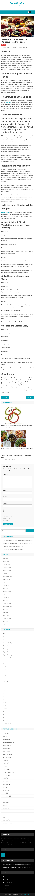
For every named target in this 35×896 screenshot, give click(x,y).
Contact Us (6, 885)
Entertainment (7, 657)
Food (3, 44)
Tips (4, 714)
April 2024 (5, 558)
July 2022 (5, 594)
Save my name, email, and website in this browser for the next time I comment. (8, 516)
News (4, 694)
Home (4, 888)
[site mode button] (29, 12)
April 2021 (5, 612)
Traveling (5, 720)
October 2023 (6, 573)
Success (5, 708)
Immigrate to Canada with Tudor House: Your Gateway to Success (6, 397)
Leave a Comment (23, 47)
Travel (4, 717)
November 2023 (7, 570)
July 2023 (5, 582)
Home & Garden (7, 672)
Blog (4, 637)
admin (14, 47)
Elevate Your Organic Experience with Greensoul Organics (16, 425)
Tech (4, 711)
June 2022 (6, 597)
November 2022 (7, 591)
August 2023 (6, 579)
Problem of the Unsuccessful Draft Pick (13, 546)
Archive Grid (6, 879)
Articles (5, 634)
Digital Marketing (7, 654)
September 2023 (7, 576)
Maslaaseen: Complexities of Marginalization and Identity (17, 543)
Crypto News (6, 652)
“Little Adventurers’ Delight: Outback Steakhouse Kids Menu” (17, 448)
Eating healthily (5, 212)
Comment (6, 474)
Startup (5, 702)
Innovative (5, 684)
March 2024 (6, 561)
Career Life (6, 646)
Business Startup (7, 642)
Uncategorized (7, 723)
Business (5, 640)
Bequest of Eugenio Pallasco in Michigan (13, 549)
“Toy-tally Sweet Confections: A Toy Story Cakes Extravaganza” (30, 397)
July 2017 (5, 624)
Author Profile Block (8, 882)
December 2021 (7, 603)
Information (6, 681)
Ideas (4, 679)
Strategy (5, 705)
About (4, 876)
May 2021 (5, 609)
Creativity (5, 649)
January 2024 (6, 564)
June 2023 (6, 585)
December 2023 (7, 567)
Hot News (5, 675)
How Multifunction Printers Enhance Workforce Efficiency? (18, 540)
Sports (5, 699)
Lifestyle (5, 690)
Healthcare (6, 669)
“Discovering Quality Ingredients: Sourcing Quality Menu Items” (16, 456)
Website (5, 503)
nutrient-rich (8, 102)
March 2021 (6, 615)
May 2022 (5, 600)
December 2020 (7, 618)
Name (5, 490)
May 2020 (5, 621)
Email (5, 497)
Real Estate (6, 696)
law (4, 687)
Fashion (5, 660)
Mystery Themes (26, 894)
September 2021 (7, 606)
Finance (5, 664)
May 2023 (5, 588)
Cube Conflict (17, 3)
